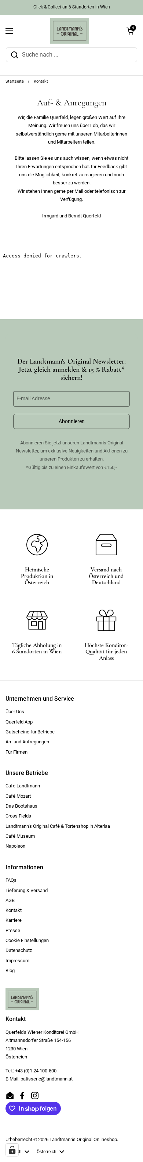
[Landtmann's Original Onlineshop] (70, 31)
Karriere (14, 920)
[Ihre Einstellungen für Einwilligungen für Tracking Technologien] (12, 1150)
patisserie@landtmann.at (47, 1079)
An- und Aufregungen (27, 741)
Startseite (15, 81)
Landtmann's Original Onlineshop (83, 1139)
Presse (13, 930)
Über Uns (15, 711)
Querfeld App (19, 722)
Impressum (17, 960)
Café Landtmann (23, 785)
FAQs (11, 880)
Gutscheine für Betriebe (30, 732)
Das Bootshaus (21, 806)
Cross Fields (18, 816)
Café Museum (20, 836)
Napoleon (15, 846)
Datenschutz (19, 950)
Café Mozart (18, 796)
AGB (10, 900)
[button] (130, 31)
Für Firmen (16, 752)
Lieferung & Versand (27, 890)
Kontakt (14, 910)
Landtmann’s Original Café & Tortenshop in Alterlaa (58, 826)
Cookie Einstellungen (27, 940)
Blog (10, 970)
